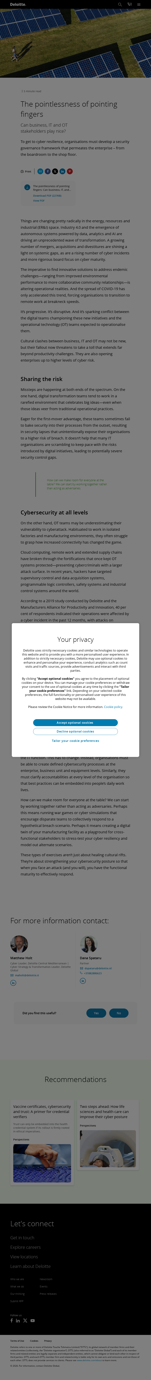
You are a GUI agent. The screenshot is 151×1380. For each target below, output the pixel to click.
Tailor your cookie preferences (75, 741)
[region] (75, 690)
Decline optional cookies (75, 731)
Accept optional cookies (75, 723)
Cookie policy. (113, 707)
